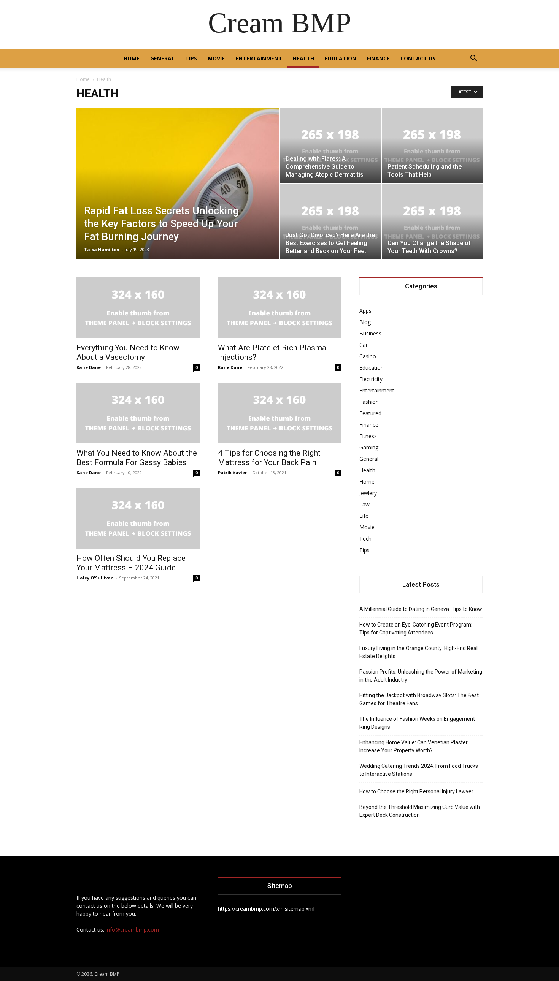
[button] (473, 59)
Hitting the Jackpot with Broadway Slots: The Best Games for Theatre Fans (419, 699)
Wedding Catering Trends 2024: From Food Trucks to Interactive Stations (418, 770)
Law (364, 504)
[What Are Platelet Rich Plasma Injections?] (279, 307)
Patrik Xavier (232, 472)
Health (303, 58)
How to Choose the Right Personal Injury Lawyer (416, 791)
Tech (365, 538)
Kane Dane (88, 367)
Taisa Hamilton (101, 249)
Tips (191, 58)
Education (340, 58)
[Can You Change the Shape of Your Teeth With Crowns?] (432, 221)
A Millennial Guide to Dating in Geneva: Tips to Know (420, 609)
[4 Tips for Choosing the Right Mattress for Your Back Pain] (279, 413)
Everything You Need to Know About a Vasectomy (127, 352)
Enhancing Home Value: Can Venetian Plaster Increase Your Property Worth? (413, 746)
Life (363, 515)
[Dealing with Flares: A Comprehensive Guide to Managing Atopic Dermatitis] (330, 145)
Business (370, 333)
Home (132, 58)
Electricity (371, 379)
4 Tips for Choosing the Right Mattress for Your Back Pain (269, 457)
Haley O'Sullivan (95, 578)
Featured (370, 413)
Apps (365, 310)
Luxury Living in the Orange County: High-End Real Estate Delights (418, 652)
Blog (365, 322)
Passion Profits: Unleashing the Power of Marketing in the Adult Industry (420, 676)
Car (363, 344)
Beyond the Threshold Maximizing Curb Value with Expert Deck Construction (419, 811)
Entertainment (258, 58)
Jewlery (368, 493)
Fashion (369, 401)
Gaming (368, 447)
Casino (367, 356)
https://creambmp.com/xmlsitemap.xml (266, 908)
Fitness (368, 436)
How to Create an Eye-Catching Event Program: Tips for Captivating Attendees (415, 629)
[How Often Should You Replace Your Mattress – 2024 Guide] (138, 518)
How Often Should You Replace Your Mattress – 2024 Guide (131, 563)
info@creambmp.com (132, 929)
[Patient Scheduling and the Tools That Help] (432, 145)
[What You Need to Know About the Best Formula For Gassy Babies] (138, 413)
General (162, 58)
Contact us (417, 58)
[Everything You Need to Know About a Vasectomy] (138, 307)
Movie (216, 58)
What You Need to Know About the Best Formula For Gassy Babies (136, 457)
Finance (378, 58)
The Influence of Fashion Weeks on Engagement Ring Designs (417, 723)
